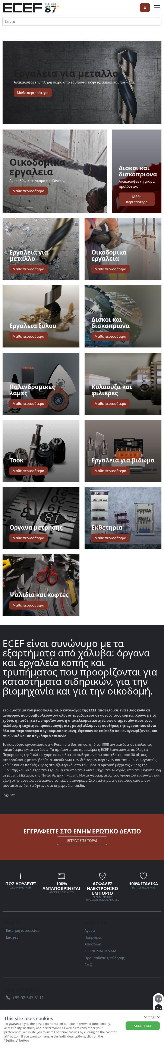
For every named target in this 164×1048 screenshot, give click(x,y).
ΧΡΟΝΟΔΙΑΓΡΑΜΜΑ (100, 951)
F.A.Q (88, 964)
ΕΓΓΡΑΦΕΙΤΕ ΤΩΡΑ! (82, 840)
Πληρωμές (93, 937)
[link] (31, 7)
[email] (158, 999)
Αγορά (90, 930)
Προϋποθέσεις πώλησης (105, 958)
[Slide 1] (22, 207)
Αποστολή (93, 944)
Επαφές (12, 937)
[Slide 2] (29, 207)
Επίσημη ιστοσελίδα (23, 930)
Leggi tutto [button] (9, 795)
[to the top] (158, 1008)
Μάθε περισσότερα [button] (32, 92)
